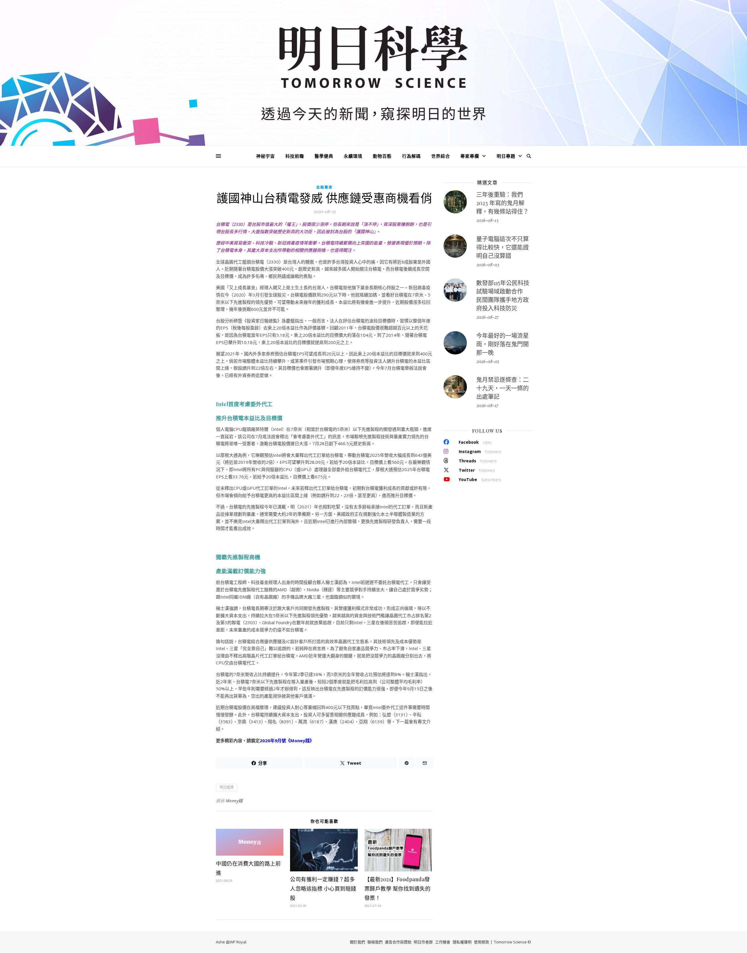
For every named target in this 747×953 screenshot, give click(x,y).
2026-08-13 (487, 220)
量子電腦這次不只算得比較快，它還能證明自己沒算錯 (502, 247)
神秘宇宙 (265, 156)
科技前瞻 (294, 156)
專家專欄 (469, 156)
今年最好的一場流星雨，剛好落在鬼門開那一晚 (502, 343)
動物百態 (382, 156)
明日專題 (506, 156)
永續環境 (353, 156)
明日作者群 (423, 942)
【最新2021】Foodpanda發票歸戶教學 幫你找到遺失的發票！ (397, 888)
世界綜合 (440, 156)
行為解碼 (411, 156)
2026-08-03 (487, 264)
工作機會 (442, 942)
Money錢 (234, 800)
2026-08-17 (487, 405)
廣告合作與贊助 (398, 942)
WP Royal (238, 942)
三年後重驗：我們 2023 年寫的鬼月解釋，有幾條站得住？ (502, 202)
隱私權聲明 (462, 942)
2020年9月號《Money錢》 (287, 740)
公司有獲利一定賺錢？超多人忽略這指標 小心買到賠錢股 (323, 888)
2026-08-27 (487, 317)
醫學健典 (324, 156)
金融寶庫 (324, 187)
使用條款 (481, 942)
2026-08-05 (487, 361)
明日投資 (227, 787)
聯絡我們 (375, 942)
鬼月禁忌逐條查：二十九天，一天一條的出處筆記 (502, 387)
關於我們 (357, 942)
